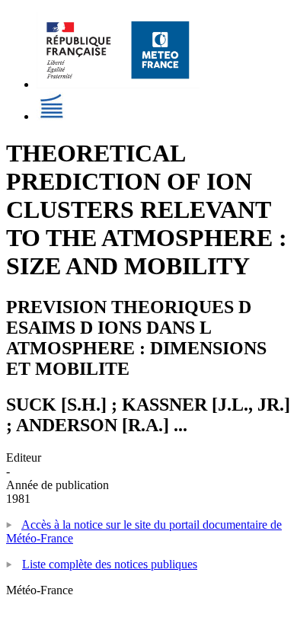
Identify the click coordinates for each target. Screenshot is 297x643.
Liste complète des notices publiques (109, 564)
